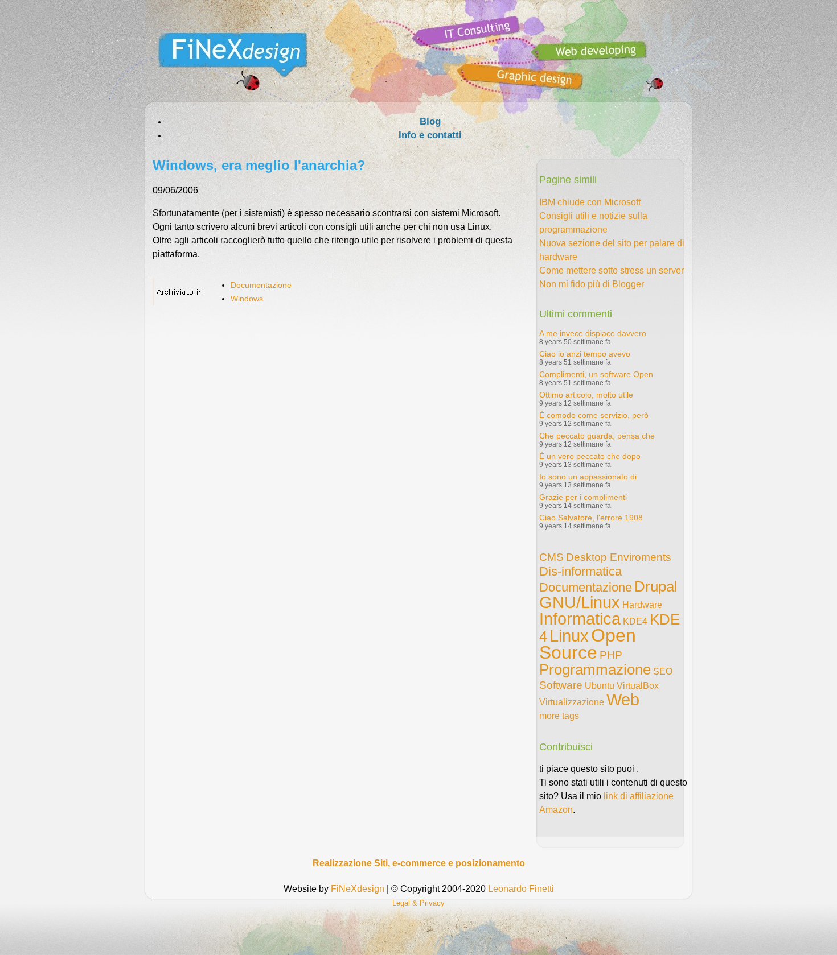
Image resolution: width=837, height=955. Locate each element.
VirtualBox (638, 686)
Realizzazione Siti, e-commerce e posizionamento (419, 863)
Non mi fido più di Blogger (591, 284)
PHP (611, 655)
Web (622, 700)
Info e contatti (430, 135)
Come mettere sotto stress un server (611, 270)
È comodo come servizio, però (594, 415)
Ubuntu (599, 686)
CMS (551, 557)
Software (560, 685)
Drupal (656, 586)
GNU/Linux (579, 602)
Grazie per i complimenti (583, 497)
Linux (569, 636)
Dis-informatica (580, 571)
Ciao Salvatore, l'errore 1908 (591, 517)
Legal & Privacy (418, 903)
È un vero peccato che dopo (590, 456)
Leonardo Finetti (521, 889)
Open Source (587, 644)
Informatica (580, 619)
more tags (559, 716)
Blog (430, 121)
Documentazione (261, 285)
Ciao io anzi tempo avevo (584, 353)
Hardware (642, 605)
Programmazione (595, 669)
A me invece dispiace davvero (592, 333)
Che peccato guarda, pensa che (597, 435)
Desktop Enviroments (618, 557)
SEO (662, 671)
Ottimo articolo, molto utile (586, 394)
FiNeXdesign (357, 889)
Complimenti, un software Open (596, 374)
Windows (247, 298)
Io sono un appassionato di (588, 476)
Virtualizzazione (571, 702)
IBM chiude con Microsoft (590, 202)
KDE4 (635, 621)
